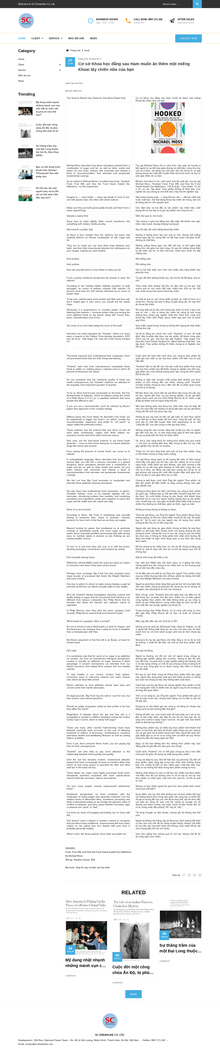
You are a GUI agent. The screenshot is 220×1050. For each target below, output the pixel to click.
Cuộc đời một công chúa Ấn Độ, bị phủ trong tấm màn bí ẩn (131, 970)
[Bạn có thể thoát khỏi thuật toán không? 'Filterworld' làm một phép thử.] (25, 172)
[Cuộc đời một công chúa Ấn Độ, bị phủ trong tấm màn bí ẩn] (25, 130)
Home (21, 59)
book (87, 50)
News (21, 81)
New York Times (77, 83)
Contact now (188, 38)
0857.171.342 (155, 19)
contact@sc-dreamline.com (39, 1044)
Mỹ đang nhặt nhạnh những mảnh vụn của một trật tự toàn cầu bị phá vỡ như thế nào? (86, 963)
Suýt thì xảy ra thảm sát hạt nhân (93, 867)
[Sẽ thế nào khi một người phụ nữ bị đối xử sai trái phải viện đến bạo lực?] (25, 194)
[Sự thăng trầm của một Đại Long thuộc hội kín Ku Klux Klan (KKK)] (25, 151)
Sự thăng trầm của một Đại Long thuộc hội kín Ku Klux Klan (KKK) (179, 948)
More (133, 994)
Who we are (24, 75)
